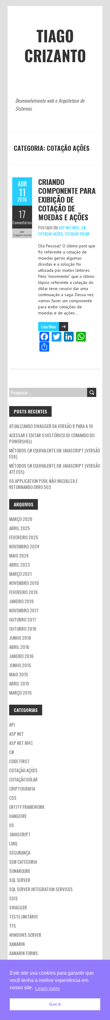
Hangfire (18, 816)
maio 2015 (18, 674)
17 (22, 214)
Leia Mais (48, 326)
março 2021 (20, 573)
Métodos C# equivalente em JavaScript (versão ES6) (54, 453)
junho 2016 (20, 637)
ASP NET (16, 733)
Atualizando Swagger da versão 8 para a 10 (51, 426)
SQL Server (19, 880)
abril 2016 (19, 646)
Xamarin (17, 943)
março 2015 (20, 692)
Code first (19, 761)
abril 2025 (19, 528)
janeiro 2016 (21, 656)
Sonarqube (19, 870)
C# (83, 228)
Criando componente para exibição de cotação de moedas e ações (67, 199)
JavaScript (20, 834)
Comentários (22, 222)
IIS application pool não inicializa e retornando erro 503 (43, 483)
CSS (12, 797)
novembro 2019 (24, 582)
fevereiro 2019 (23, 592)
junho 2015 (20, 665)
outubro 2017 (22, 619)
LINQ (13, 843)
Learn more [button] (47, 988)
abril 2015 (19, 683)
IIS (11, 825)
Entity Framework (26, 806)
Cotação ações (50, 234)
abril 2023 (19, 564)
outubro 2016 (22, 628)
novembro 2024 (24, 546)
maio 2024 (19, 555)
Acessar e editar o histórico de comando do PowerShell (51, 438)
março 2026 (20, 518)
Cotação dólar (77, 234)
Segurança (19, 852)
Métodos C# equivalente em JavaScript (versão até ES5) (54, 468)
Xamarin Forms (23, 953)
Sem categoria (23, 861)
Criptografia (22, 788)
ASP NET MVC (69, 228)
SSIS (13, 898)
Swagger (18, 907)
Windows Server (25, 934)
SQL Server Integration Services (41, 889)
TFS (12, 925)
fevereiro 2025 (23, 537)
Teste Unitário (23, 916)
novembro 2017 (23, 610)
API (12, 724)
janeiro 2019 (21, 601)
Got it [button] (55, 1004)
